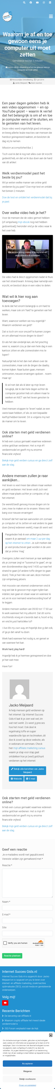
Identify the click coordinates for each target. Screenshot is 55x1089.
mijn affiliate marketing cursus (29, 748)
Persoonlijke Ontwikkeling (22, 80)
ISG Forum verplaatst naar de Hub (21, 1028)
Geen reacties (36, 83)
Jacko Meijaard (21, 83)
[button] (50, 1035)
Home (10, 67)
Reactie (7, 865)
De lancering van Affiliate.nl (18, 1016)
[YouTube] (5, 1003)
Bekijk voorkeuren (27, 1079)
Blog (16, 67)
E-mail (31, 778)
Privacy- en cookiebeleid (27, 1085)
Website (17, 778)
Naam (6, 901)
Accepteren (27, 1063)
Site (4, 927)
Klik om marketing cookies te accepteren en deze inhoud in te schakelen (27, 254)
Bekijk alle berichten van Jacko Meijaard (28, 771)
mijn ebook (24, 222)
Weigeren (27, 1071)
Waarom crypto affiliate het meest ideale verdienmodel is (23, 1022)
